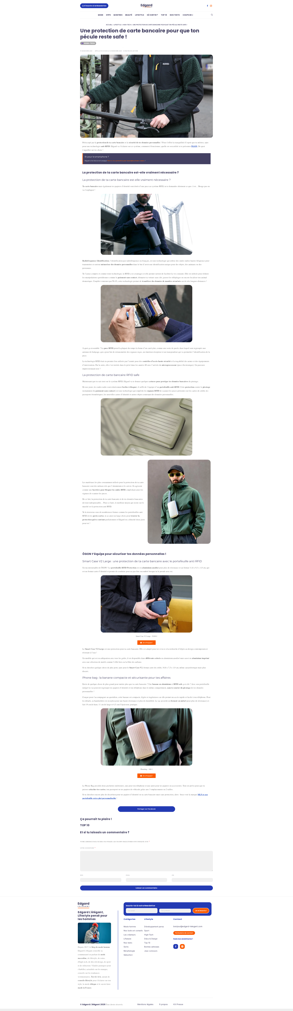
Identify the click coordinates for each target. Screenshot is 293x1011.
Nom (81, 875)
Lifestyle (127, 939)
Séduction (128, 955)
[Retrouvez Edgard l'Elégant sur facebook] (207, 6)
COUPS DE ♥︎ (188, 15)
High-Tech (148, 935)
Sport (146, 930)
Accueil (109, 25)
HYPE (108, 15)
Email (128, 875)
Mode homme (130, 926)
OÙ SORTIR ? (152, 15)
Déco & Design (150, 939)
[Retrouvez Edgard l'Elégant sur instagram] (211, 6)
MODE (100, 15)
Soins (126, 947)
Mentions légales (145, 1004)
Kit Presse (178, 1004)
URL (173, 875)
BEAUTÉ (128, 15)
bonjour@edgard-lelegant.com (187, 926)
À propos (163, 1004)
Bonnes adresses (151, 947)
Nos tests (128, 943)
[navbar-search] (212, 15)
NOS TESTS (175, 15)
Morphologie (129, 951)
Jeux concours (150, 951)
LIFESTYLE (139, 15)
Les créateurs (130, 935)
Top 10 (147, 943)
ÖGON (194, 146)
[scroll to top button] (287, 1005)
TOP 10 (164, 15)
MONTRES (118, 15)
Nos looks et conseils (133, 930)
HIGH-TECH (127, 25)
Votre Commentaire (87, 848)
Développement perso (154, 926)
